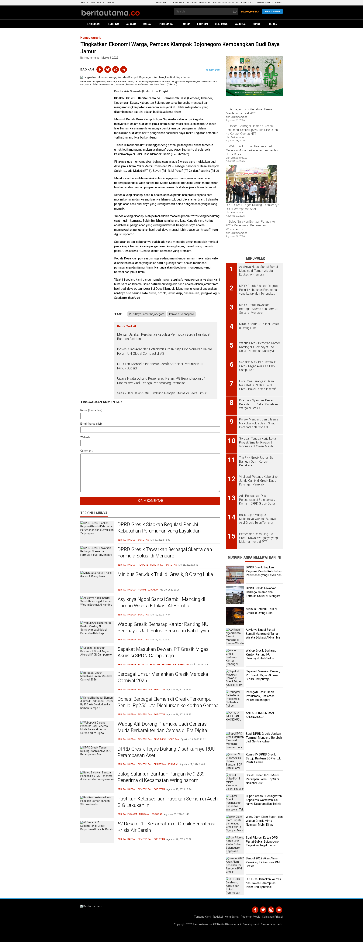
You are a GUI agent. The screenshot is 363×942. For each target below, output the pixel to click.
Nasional (144, 814)
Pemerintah (157, 564)
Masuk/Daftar (250, 11)
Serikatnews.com (200, 3)
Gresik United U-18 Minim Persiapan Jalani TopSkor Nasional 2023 (262, 779)
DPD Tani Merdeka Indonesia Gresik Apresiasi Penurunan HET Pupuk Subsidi (161, 366)
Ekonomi (143, 664)
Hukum (142, 589)
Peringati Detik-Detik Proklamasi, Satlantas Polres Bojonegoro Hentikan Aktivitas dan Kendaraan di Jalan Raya (262, 700)
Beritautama (88, 3)
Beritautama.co (202, 924)
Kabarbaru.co (181, 3)
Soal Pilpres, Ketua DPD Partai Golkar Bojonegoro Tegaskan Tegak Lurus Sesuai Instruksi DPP (262, 843)
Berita (122, 540)
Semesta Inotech (271, 924)
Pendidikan (160, 739)
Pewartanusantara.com (226, 3)
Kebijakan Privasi (272, 916)
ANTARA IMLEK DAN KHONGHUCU (260, 715)
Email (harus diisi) (91, 423)
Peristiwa (160, 764)
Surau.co (276, 3)
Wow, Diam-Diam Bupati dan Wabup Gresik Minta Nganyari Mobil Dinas (264, 821)
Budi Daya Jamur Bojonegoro (146, 314)
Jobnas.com (263, 3)
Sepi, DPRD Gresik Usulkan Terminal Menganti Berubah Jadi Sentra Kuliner (264, 737)
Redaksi (218, 916)
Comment (86, 450)
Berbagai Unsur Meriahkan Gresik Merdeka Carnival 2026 (163, 677)
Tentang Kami (202, 916)
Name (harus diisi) (91, 410)
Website (85, 437)
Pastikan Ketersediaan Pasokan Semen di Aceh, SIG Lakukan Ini (168, 802)
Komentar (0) (213, 69)
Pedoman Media (250, 916)
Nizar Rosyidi (160, 91)
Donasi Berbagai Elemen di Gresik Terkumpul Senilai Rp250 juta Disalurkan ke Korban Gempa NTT (168, 705)
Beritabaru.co (163, 3)
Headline (143, 564)
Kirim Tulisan (272, 11)
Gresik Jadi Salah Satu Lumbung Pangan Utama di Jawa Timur (161, 393)
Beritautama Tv (106, 3)
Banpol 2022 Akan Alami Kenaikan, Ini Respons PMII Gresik (264, 862)
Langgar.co (247, 3)
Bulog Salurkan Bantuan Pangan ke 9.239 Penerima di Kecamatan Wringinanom (161, 777)
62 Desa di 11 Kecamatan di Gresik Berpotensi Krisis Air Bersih (166, 827)
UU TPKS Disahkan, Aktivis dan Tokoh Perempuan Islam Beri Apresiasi (263, 883)
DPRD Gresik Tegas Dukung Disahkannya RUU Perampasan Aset (166, 752)
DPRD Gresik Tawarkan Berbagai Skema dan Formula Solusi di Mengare (165, 552)
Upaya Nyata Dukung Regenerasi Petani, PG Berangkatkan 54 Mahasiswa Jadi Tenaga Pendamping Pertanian (161, 380)
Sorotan (143, 540)
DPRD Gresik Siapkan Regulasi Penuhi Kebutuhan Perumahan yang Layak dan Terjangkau (159, 531)
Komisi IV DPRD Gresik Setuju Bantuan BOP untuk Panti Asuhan (263, 758)
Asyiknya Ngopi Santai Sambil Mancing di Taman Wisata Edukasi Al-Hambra (161, 602)
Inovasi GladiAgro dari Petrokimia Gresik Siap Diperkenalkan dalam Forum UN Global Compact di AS (164, 351)
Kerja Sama (232, 916)
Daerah (131, 540)
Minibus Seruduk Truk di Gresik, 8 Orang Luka (165, 574)
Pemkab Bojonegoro (181, 314)
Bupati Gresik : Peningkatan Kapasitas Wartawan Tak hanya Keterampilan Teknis (264, 800)
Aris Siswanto (133, 91)
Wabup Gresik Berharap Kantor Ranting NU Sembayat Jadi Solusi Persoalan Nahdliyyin (163, 627)
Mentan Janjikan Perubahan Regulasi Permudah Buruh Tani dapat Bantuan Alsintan (163, 336)
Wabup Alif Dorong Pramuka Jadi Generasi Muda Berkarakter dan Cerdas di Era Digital (163, 727)
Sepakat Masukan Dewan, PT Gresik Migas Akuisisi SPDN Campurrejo (163, 652)
